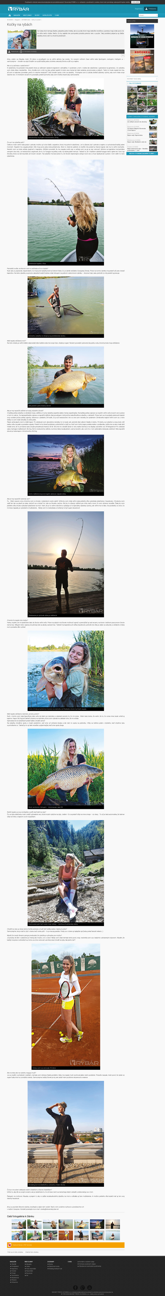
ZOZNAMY (50, 1261)
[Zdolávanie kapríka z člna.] (66, 211)
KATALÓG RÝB (47, 15)
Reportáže (29, 1271)
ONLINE (14, 1264)
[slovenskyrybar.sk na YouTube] (89, 1287)
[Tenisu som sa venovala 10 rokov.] (66, 1005)
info (123, 55)
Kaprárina (15, 1269)
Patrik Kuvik (14, 51)
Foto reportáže (31, 1269)
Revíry (51, 1264)
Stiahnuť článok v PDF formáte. (22, 1245)
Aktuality (29, 1264)
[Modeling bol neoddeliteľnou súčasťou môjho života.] (66, 1132)
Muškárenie (15, 1278)
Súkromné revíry (54, 1266)
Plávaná (14, 1280)
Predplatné (15, 1266)
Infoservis (15, 1282)
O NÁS (57, 15)
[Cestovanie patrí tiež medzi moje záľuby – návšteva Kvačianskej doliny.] (66, 871)
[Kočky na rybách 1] (18, 1224)
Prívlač (14, 1273)
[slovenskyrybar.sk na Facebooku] (75, 1287)
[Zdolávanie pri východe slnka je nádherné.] (66, 562)
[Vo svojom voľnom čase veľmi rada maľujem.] (97, 1235)
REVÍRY (37, 15)
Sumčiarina (15, 1275)
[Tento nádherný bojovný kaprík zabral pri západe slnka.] (66, 463)
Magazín (17, 20)
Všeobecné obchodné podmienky (90, 1266)
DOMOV (11, 20)
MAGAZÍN (17, 15)
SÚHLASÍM (135, 2)
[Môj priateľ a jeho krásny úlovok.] (66, 375)
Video (28, 1266)
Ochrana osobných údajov (87, 1264)
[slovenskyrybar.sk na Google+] (82, 1287)
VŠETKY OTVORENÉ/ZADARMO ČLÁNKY (142, 153)
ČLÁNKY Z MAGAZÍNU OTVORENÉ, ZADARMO (141, 116)
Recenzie (29, 1273)
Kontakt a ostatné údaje (86, 1262)
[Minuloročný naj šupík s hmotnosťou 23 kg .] (66, 107)
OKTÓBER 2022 (26, 20)
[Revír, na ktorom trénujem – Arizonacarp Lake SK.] (66, 767)
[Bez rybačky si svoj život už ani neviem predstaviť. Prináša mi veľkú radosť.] (112, 1235)
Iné (27, 1275)
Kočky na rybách (36, 20)
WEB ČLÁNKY (27, 15)
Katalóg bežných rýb (55, 1269)
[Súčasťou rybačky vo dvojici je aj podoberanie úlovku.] (66, 305)
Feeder (14, 1271)
